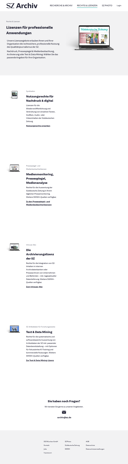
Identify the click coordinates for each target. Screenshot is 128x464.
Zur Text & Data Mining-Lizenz (40, 360)
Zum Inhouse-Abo (34, 287)
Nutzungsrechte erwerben (38, 126)
